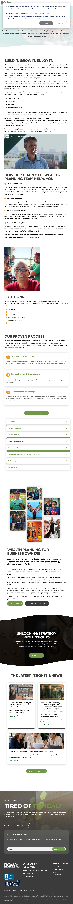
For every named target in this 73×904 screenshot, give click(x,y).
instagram (58, 869)
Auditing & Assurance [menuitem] (14, 428)
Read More (12, 716)
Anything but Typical (36, 603)
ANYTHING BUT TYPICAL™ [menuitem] (36, 870)
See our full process (36, 413)
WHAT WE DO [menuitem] (30, 864)
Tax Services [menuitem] (11, 421)
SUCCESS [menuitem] (28, 873)
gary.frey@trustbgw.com (29, 237)
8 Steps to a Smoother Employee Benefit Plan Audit (31, 751)
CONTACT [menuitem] (28, 876)
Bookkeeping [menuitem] (12, 461)
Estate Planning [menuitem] (13, 467)
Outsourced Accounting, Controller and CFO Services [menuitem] (24, 454)
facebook (58, 867)
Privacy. (32, 890)
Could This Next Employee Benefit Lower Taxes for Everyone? (20, 704)
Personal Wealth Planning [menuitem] (16, 441)
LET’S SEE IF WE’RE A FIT (16, 825)
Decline (60, 23)
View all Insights (36, 771)
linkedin (58, 875)
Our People (14, 603)
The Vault (34, 655)
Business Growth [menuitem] (13, 448)
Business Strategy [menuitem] (13, 434)
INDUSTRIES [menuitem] (29, 867)
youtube (58, 872)
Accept (46, 23)
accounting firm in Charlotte (17, 84)
